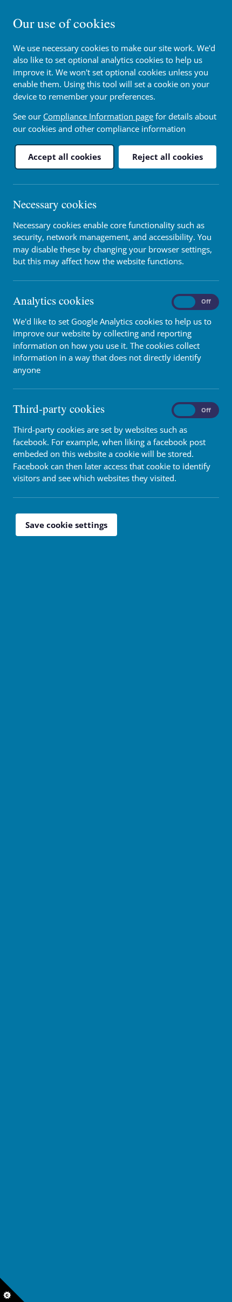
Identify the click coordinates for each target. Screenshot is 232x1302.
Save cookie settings (66, 524)
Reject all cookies (167, 156)
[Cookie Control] (12, 1290)
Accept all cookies (64, 156)
